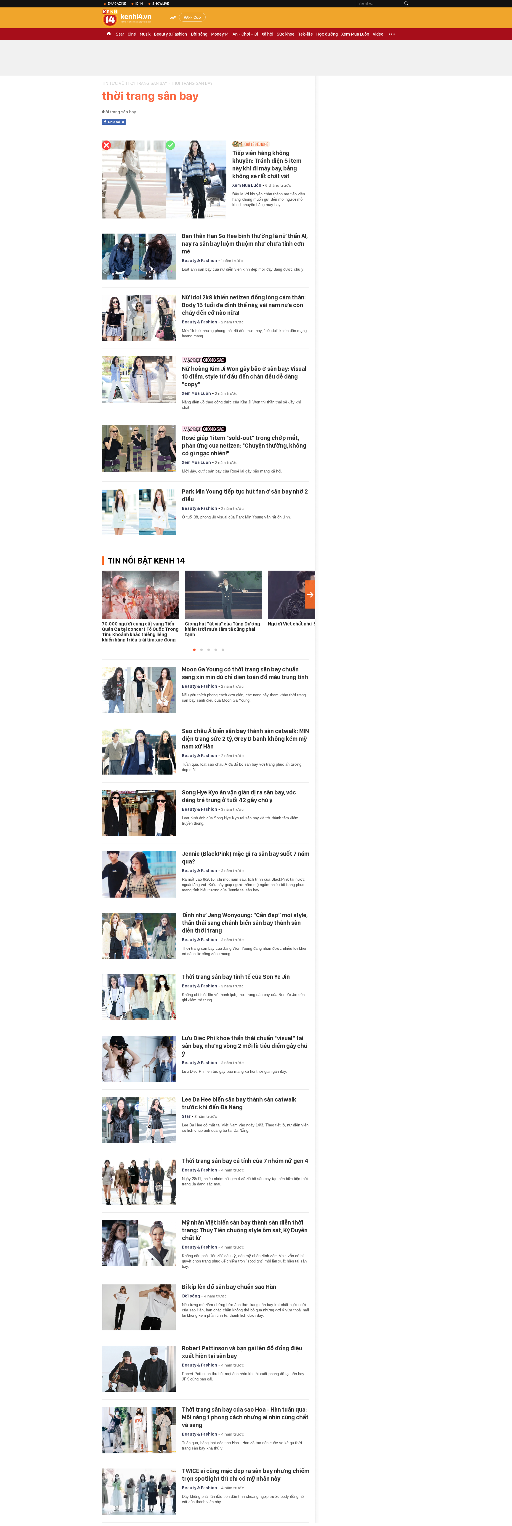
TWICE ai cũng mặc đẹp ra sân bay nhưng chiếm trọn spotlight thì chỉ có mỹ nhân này (245, 1474)
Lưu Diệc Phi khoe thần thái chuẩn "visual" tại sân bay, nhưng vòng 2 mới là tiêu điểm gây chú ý (244, 1046)
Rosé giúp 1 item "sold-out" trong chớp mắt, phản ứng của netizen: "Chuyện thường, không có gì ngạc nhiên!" (244, 445)
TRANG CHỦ (109, 34)
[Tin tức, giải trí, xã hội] (131, 18)
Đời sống (199, 34)
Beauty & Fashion (170, 34)
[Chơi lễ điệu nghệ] (269, 144)
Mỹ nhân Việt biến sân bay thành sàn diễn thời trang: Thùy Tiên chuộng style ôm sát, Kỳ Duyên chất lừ (245, 1230)
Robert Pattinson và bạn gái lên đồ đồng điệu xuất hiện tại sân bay (242, 1352)
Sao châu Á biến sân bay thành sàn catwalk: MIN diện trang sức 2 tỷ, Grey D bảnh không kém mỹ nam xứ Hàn (245, 738)
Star (120, 34)
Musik (145, 34)
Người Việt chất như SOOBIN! (300, 624)
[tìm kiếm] (406, 3)
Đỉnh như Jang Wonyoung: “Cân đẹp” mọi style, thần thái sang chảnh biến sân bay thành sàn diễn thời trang (245, 923)
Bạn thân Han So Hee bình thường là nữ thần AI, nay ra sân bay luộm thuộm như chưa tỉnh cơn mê (245, 243)
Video (378, 34)
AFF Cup (193, 17)
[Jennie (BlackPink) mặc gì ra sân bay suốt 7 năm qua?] (139, 874)
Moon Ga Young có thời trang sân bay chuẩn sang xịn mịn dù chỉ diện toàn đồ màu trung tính (245, 673)
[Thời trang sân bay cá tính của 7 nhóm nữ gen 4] (139, 1181)
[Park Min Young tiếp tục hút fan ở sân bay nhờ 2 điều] (139, 512)
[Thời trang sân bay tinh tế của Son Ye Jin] (139, 997)
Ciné (132, 34)
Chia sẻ (116, 122)
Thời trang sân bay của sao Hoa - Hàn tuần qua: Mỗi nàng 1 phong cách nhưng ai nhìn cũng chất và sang (245, 1417)
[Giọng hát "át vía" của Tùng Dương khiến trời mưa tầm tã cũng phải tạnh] (223, 595)
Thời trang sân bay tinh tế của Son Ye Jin (236, 976)
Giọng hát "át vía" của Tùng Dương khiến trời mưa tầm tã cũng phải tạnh (222, 629)
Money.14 (220, 34)
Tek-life (305, 34)
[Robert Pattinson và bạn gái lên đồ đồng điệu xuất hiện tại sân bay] (139, 1369)
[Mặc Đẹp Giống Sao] (244, 360)
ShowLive (160, 3)
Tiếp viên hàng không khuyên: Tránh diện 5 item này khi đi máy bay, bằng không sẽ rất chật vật (266, 164)
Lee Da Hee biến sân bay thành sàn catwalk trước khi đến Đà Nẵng (239, 1103)
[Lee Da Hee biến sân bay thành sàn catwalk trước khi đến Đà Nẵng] (139, 1120)
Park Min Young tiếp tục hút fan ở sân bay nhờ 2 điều (245, 495)
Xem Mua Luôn (355, 34)
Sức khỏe (286, 34)
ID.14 (139, 3)
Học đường (327, 34)
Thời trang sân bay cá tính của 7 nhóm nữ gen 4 (245, 1160)
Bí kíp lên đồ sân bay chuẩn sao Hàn (229, 1286)
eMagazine (117, 3)
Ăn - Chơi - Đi (245, 34)
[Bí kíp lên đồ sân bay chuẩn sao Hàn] (139, 1307)
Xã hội (267, 34)
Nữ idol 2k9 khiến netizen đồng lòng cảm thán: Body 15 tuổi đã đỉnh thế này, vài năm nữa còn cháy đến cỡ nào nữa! (244, 305)
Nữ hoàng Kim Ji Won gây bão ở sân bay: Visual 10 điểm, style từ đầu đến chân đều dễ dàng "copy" (244, 376)
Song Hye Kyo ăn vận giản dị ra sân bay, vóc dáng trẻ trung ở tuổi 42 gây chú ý (239, 796)
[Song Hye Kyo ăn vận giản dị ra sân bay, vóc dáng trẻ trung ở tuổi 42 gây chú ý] (139, 813)
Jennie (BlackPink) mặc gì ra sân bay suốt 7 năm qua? (245, 857)
